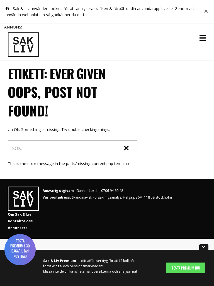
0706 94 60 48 (112, 190)
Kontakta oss (20, 220)
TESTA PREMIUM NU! (186, 268)
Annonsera (18, 227)
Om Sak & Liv (19, 214)
